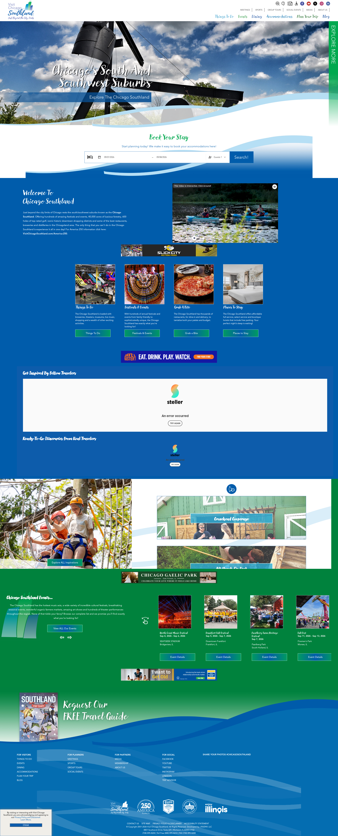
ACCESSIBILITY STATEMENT (196, 823)
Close (26, 825)
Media (309, 10)
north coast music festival (174, 632)
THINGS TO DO (24, 759)
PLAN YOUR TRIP (25, 776)
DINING (20, 767)
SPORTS (71, 763)
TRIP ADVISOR (169, 780)
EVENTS (21, 763)
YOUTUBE (167, 763)
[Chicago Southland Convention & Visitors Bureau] (17, 10)
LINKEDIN (167, 776)
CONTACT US (133, 823)
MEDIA (118, 759)
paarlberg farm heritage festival (265, 634)
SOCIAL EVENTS (75, 771)
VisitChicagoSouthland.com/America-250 (45, 233)
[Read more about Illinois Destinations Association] (168, 817)
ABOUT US (120, 767)
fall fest (302, 632)
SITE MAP (146, 823)
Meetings (245, 10)
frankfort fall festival (217, 632)
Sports (258, 10)
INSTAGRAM (168, 771)
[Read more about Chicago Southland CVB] (120, 817)
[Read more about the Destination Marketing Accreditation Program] (189, 817)
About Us (322, 10)
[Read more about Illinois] (216, 817)
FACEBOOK (167, 759)
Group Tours (274, 10)
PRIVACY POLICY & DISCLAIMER (167, 823)
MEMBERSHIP (121, 763)
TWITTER (166, 767)
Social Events (294, 10)
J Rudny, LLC (206, 827)
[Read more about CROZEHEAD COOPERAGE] (231, 501)
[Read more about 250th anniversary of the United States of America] (146, 817)
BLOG (20, 780)
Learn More (26, 820)
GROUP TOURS (75, 767)
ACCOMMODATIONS (27, 771)
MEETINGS (73, 759)
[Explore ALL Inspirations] (66, 484)
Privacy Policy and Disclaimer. (28, 817)
